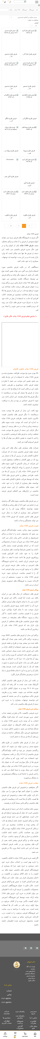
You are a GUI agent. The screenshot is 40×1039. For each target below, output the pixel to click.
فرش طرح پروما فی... (29, 152)
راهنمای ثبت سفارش (20, 1017)
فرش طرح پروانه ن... (10, 151)
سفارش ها (6, 1018)
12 (11, 225)
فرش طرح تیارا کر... (29, 54)
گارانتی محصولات (20, 1027)
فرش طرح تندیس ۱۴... (11, 55)
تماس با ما (33, 1018)
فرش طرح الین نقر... (11, 176)
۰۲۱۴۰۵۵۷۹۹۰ (6, 998)
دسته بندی (25, 1036)
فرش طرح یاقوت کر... (29, 216)
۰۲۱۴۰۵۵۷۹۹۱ (6, 1002)
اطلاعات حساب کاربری (7, 1022)
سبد (15, 1036)
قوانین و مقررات (33, 1022)
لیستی (36, 23)
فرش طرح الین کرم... (29, 184)
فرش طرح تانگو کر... (29, 118)
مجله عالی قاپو (33, 1027)
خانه (37, 10)
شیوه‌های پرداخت (20, 1022)
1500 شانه (17, 10)
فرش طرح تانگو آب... (10, 119)
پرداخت (5, 1036)
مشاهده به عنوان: (32, 20)
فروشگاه (31, 10)
